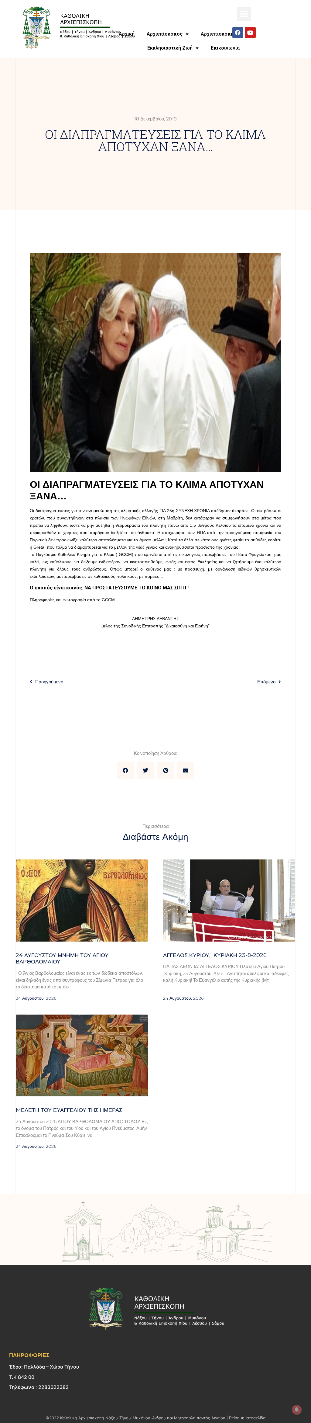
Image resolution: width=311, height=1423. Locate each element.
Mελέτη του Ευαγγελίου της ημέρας (69, 1110)
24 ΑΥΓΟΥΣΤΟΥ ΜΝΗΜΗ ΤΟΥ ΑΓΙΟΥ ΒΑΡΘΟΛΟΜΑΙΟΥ (62, 958)
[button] (244, 14)
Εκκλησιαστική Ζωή (170, 48)
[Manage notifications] (297, 1409)
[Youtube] (250, 32)
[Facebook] (237, 32)
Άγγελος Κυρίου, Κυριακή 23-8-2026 (215, 955)
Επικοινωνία (225, 48)
